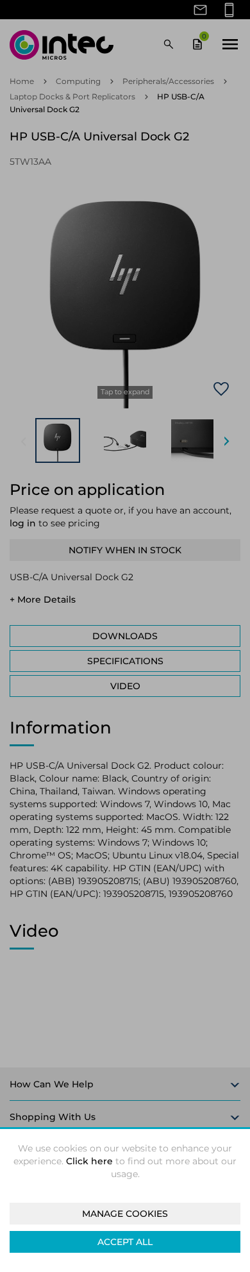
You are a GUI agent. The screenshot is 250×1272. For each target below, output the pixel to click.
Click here (89, 1161)
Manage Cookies (125, 1213)
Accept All (125, 1242)
